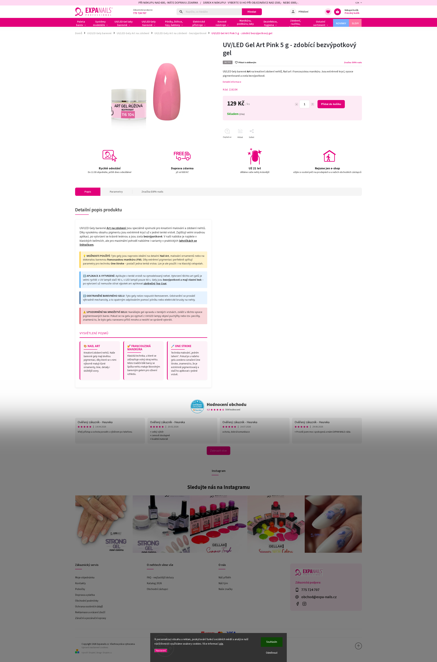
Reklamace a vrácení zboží (90, 612)
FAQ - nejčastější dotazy (160, 577)
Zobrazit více (218, 451)
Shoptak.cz (107, 652)
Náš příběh (224, 577)
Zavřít (351, 143)
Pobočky (80, 589)
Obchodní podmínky (86, 601)
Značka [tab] (152, 192)
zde (221, 644)
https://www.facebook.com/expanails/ (297, 604)
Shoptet (92, 652)
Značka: (353, 62)
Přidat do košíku (331, 104)
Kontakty (80, 583)
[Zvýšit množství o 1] (312, 104)
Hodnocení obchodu (226, 404)
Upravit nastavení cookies (95, 647)
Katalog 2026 (154, 583)
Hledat (252, 11)
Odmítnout (272, 653)
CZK (357, 2)
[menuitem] (82, 23)
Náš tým (223, 583)
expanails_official (304, 604)
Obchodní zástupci (157, 589)
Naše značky (225, 589)
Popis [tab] (87, 192)
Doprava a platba (85, 595)
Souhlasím (271, 642)
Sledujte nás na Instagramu (218, 487)
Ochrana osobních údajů (89, 606)
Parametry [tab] (116, 192)
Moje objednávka (84, 577)
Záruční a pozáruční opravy (90, 618)
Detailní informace (232, 82)
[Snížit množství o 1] (296, 104)
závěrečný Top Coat (155, 283)
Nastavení (161, 650)
